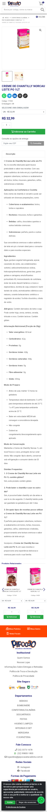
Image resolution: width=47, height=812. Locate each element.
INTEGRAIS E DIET (23, 728)
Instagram (25, 767)
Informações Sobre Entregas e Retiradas (23, 667)
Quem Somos (23, 658)
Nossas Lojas (23, 662)
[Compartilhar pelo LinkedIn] (14, 95)
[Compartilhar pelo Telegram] (9, 95)
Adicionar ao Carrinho (25, 131)
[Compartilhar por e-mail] (20, 95)
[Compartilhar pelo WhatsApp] (4, 95)
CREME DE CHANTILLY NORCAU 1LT (35, 590)
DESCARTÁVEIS (24, 714)
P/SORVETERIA (23, 737)
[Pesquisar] (42, 9)
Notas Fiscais (14, 634)
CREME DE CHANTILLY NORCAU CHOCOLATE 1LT (11, 590)
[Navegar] (3, 589)
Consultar (36, 143)
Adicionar (13, 617)
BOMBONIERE (23, 705)
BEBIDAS (23, 701)
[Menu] (4, 3)
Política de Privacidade (23, 676)
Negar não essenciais (27, 802)
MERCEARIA (23, 733)
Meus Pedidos (15, 629)
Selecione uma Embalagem (15, 108)
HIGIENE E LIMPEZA (23, 723)
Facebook (25, 771)
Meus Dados (35, 629)
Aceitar (10, 802)
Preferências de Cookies (16, 807)
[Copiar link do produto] (25, 95)
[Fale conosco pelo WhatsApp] (41, 800)
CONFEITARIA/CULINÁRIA (23, 710)
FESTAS (23, 719)
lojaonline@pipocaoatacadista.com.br (25, 757)
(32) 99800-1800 (25, 753)
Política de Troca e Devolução (23, 671)
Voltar (41, 17)
